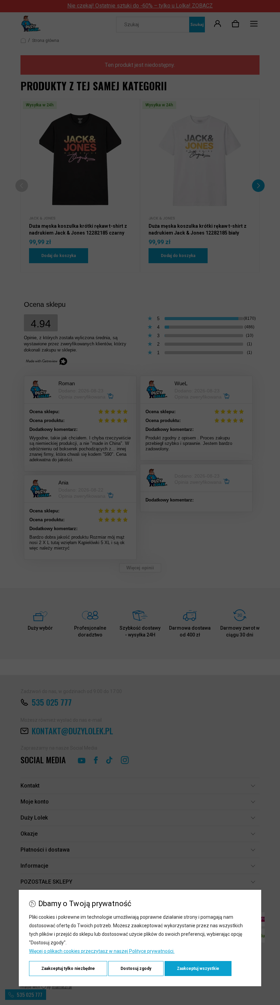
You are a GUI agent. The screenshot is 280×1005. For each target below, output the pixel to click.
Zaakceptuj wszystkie (198, 968)
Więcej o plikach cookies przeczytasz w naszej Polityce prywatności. (101, 951)
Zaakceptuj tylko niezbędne (68, 968)
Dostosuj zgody (136, 968)
